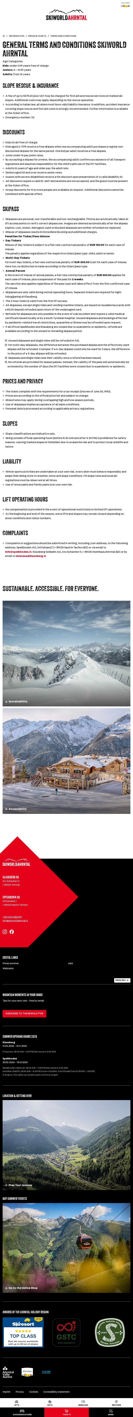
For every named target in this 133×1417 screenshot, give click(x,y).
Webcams (8, 968)
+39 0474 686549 (12, 917)
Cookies (33, 1392)
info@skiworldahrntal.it (15, 921)
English (120, 980)
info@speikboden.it (18, 551)
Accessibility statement (56, 1392)
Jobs (70, 963)
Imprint (6, 1392)
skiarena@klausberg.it (31, 556)
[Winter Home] (4, 36)
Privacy (20, 1392)
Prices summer (11, 963)
